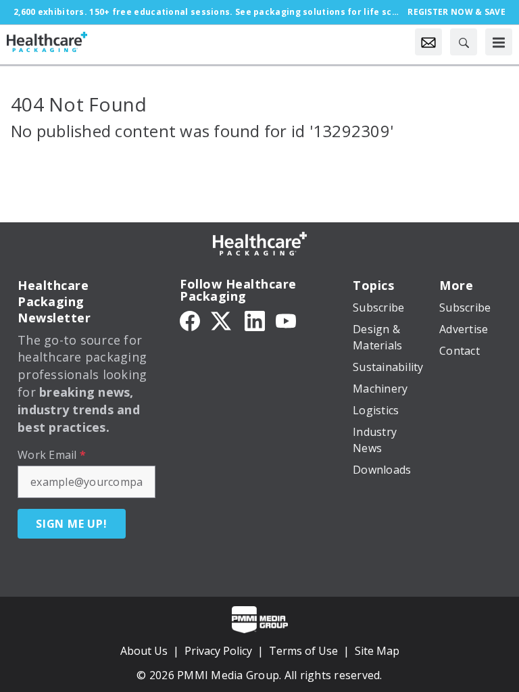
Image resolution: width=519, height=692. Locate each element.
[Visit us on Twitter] (222, 320)
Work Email (52, 454)
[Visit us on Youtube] (286, 320)
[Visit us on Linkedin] (255, 320)
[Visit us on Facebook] (190, 320)
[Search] (463, 41)
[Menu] (498, 41)
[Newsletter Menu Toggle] (428, 41)
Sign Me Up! (71, 523)
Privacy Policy (218, 650)
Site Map (377, 650)
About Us (144, 650)
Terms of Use (303, 650)
